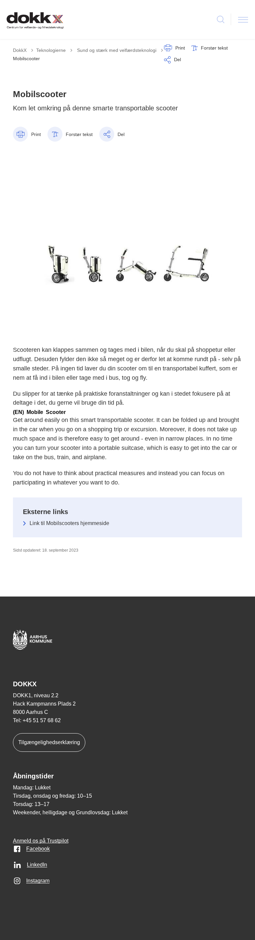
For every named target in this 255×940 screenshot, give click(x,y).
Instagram (37, 880)
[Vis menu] (243, 19)
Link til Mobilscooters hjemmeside (69, 523)
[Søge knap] (220, 19)
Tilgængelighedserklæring (49, 742)
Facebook (38, 849)
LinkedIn (37, 865)
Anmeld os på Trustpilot (40, 841)
